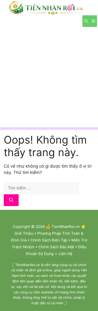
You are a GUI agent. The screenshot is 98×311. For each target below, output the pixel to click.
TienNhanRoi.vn (66, 226)
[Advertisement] (49, 78)
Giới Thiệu (24, 233)
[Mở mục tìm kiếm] (86, 21)
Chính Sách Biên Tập (48, 240)
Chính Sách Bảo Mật (56, 246)
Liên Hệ (65, 253)
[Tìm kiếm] (11, 200)
